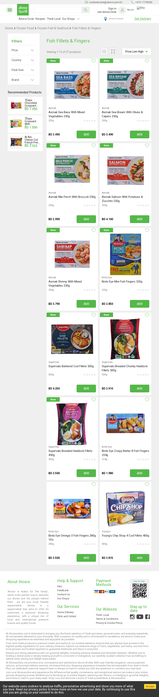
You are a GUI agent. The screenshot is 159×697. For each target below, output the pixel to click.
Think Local (53, 18)
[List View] (103, 52)
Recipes (40, 18)
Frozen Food (25, 28)
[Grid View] (112, 52)
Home (9, 28)
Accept (150, 686)
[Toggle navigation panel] (10, 10)
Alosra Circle (26, 18)
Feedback (63, 590)
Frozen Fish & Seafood (52, 28)
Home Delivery (65, 612)
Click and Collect (66, 616)
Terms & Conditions (107, 618)
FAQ (59, 586)
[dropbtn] (78, 19)
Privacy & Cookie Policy (109, 622)
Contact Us (63, 594)
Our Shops (68, 18)
